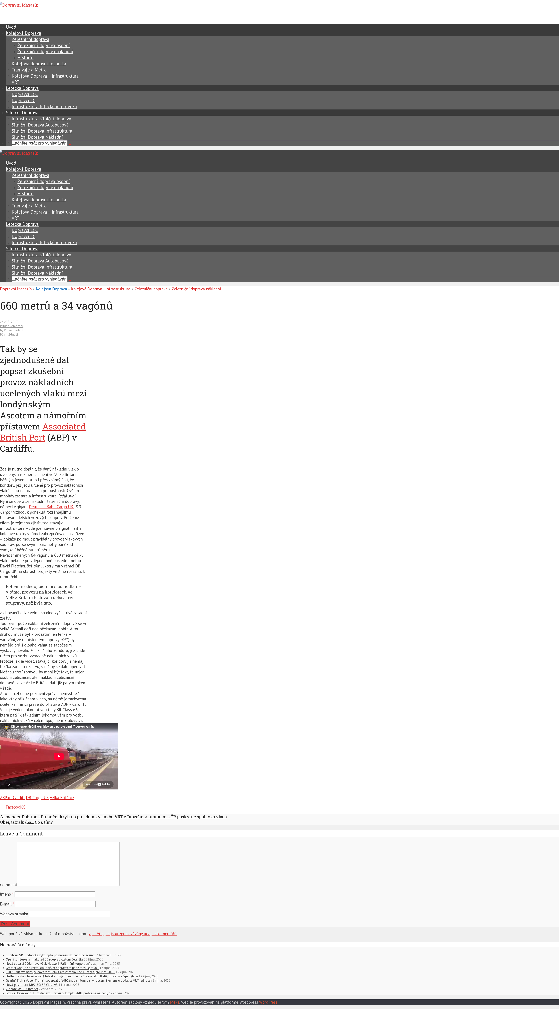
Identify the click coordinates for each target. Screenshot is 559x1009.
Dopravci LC (23, 100)
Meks (174, 1002)
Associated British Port (43, 432)
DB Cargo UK (37, 797)
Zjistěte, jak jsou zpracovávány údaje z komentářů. (133, 933)
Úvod (11, 27)
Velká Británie (62, 797)
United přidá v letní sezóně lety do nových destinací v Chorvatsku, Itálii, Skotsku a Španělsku (72, 976)
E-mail (7, 904)
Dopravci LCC (25, 94)
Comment (8, 884)
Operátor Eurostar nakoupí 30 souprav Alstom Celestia (44, 959)
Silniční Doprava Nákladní (37, 137)
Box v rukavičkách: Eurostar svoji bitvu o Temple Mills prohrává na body (57, 993)
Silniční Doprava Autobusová (40, 125)
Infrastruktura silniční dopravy (41, 119)
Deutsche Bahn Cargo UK (51, 506)
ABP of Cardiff (12, 797)
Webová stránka (14, 914)
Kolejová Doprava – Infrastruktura (45, 76)
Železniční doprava (30, 39)
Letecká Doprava (22, 88)
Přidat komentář (11, 326)
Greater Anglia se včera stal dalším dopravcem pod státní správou (52, 968)
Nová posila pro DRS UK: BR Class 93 (32, 985)
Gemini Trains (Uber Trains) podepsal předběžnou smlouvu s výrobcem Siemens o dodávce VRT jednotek (79, 980)
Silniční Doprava (22, 112)
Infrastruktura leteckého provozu (44, 106)
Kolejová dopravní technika (39, 64)
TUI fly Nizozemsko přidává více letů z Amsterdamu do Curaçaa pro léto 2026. (60, 972)
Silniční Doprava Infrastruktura (42, 131)
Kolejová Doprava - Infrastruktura (100, 289)
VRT (16, 82)
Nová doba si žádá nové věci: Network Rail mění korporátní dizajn (52, 963)
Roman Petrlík (14, 330)
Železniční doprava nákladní (45, 51)
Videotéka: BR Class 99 (22, 989)
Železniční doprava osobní (43, 45)
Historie (25, 57)
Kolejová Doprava (23, 33)
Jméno (6, 894)
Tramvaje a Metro (29, 70)
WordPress (268, 1002)
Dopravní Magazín (16, 289)
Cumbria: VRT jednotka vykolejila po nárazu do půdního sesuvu (50, 955)
